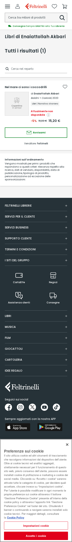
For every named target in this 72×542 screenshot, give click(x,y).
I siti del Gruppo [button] (17, 260)
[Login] (17, 6)
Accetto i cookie (36, 536)
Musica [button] (10, 327)
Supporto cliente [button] (18, 238)
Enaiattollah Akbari (46, 93)
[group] (36, 26)
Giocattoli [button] (14, 349)
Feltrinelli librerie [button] (18, 206)
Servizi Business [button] (16, 227)
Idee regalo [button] (13, 371)
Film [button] (8, 338)
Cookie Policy (15, 517)
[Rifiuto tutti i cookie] (67, 444)
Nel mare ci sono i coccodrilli (26, 87)
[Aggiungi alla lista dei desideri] (65, 87)
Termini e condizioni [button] (20, 249)
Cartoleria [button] (13, 360)
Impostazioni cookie (36, 525)
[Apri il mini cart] (64, 6)
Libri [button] (8, 316)
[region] (36, 490)
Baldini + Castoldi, (41, 98)
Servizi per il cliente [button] (20, 217)
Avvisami (39, 132)
